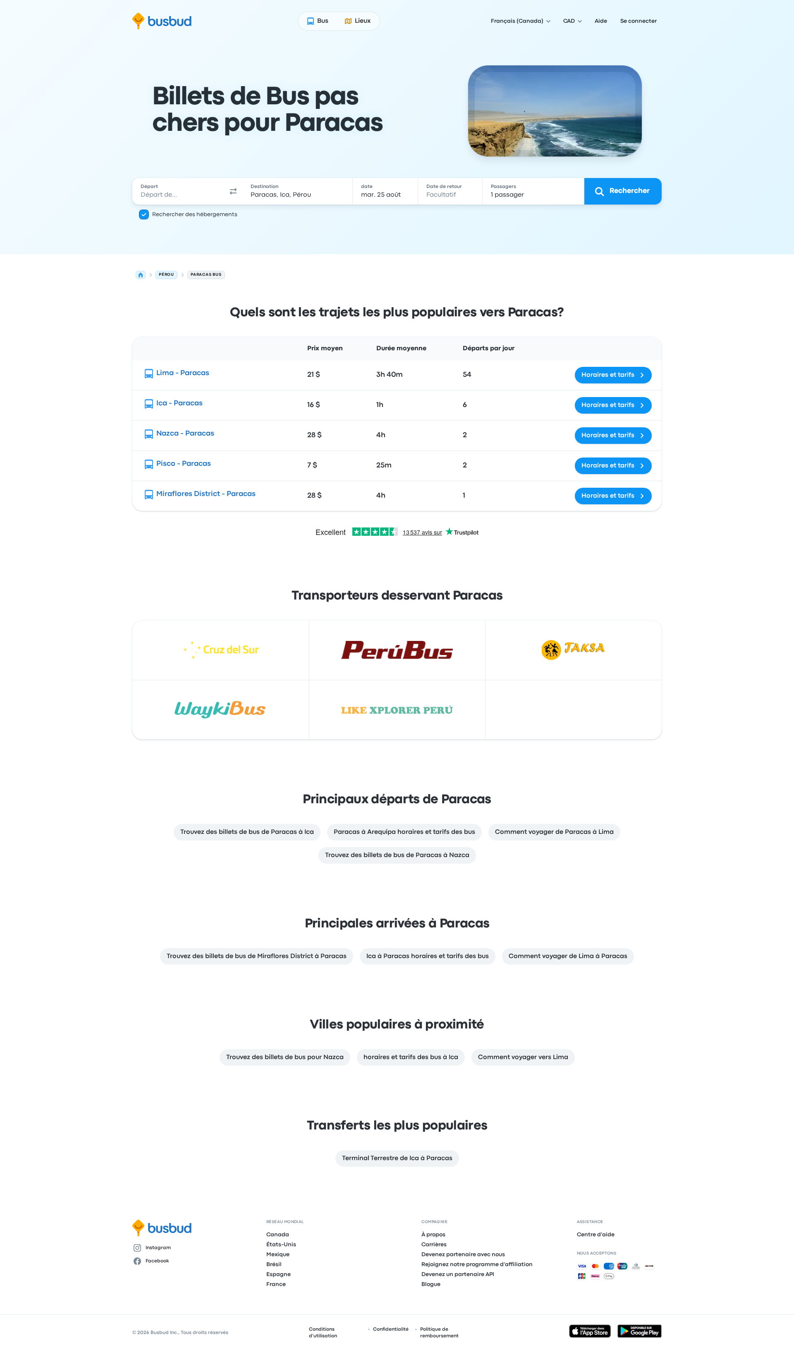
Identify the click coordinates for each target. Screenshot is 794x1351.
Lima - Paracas (182, 373)
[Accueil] (141, 275)
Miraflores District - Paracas (206, 494)
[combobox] (178, 191)
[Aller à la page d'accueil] (161, 21)
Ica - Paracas (179, 403)
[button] (233, 191)
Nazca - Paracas (185, 434)
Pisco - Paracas (183, 464)
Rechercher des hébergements (194, 214)
